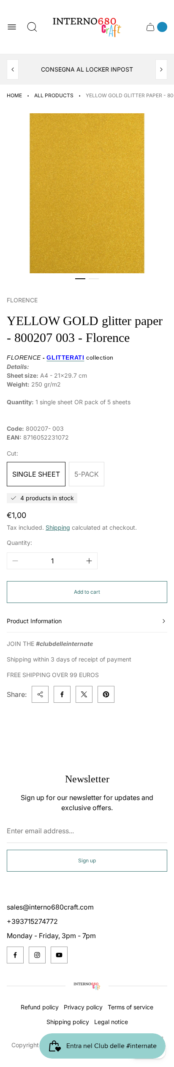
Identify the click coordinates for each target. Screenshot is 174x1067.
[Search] (32, 27)
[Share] (40, 694)
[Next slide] (161, 69)
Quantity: (19, 542)
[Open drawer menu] (12, 27)
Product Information (34, 620)
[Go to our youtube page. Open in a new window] (59, 955)
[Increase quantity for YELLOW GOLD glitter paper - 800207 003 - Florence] (89, 561)
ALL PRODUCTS (53, 95)
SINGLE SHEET (36, 474)
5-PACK (86, 474)
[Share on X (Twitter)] (84, 694)
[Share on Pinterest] (106, 694)
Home (14, 95)
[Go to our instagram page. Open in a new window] (37, 955)
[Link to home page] (87, 986)
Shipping (58, 527)
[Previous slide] (13, 69)
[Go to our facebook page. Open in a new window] (15, 955)
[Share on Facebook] (62, 694)
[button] (80, 278)
